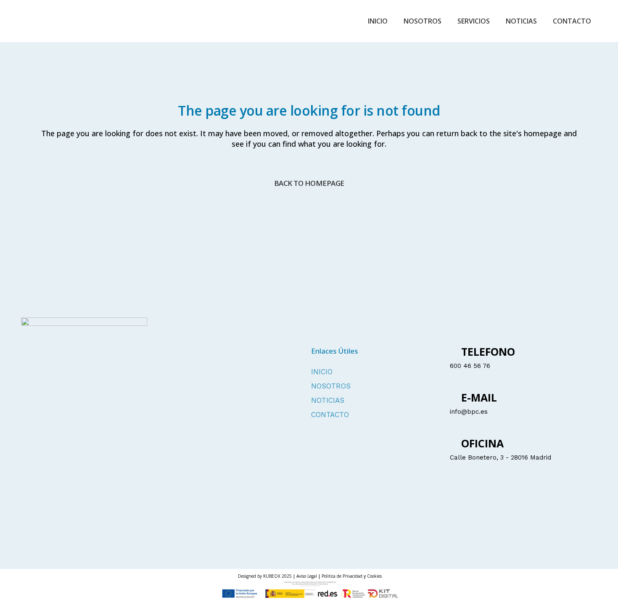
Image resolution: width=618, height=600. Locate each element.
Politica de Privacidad (343, 576)
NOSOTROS (331, 386)
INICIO (322, 371)
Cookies (374, 576)
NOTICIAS (327, 400)
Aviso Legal (306, 576)
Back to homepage (309, 183)
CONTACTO (330, 414)
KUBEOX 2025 (277, 576)
